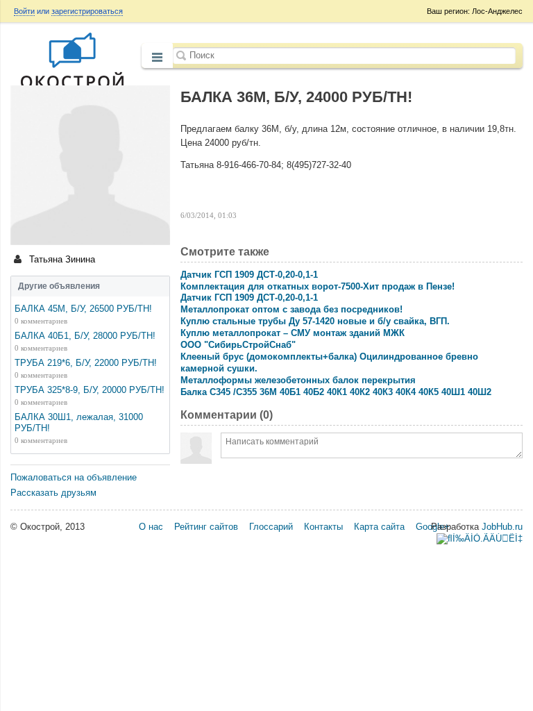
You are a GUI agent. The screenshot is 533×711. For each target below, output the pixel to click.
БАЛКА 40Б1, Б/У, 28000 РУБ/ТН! (85, 336)
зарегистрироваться (87, 11)
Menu (157, 57)
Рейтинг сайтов (206, 526)
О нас (151, 526)
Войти (24, 11)
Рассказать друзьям (53, 492)
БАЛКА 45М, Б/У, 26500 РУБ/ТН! (83, 308)
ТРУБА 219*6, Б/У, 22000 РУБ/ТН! (86, 363)
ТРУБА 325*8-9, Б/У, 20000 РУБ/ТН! (89, 390)
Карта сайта (379, 526)
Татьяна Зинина (60, 259)
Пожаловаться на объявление (73, 477)
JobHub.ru (502, 526)
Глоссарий (271, 526)
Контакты (323, 526)
